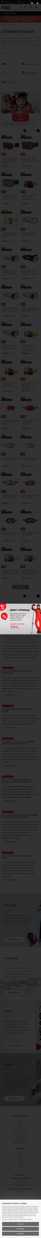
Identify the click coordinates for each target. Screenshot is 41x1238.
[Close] (37, 3)
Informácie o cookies (25, 1219)
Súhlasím (20, 1224)
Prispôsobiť (21, 1228)
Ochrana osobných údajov (10, 1219)
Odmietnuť (20, 1233)
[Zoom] (32, 3)
